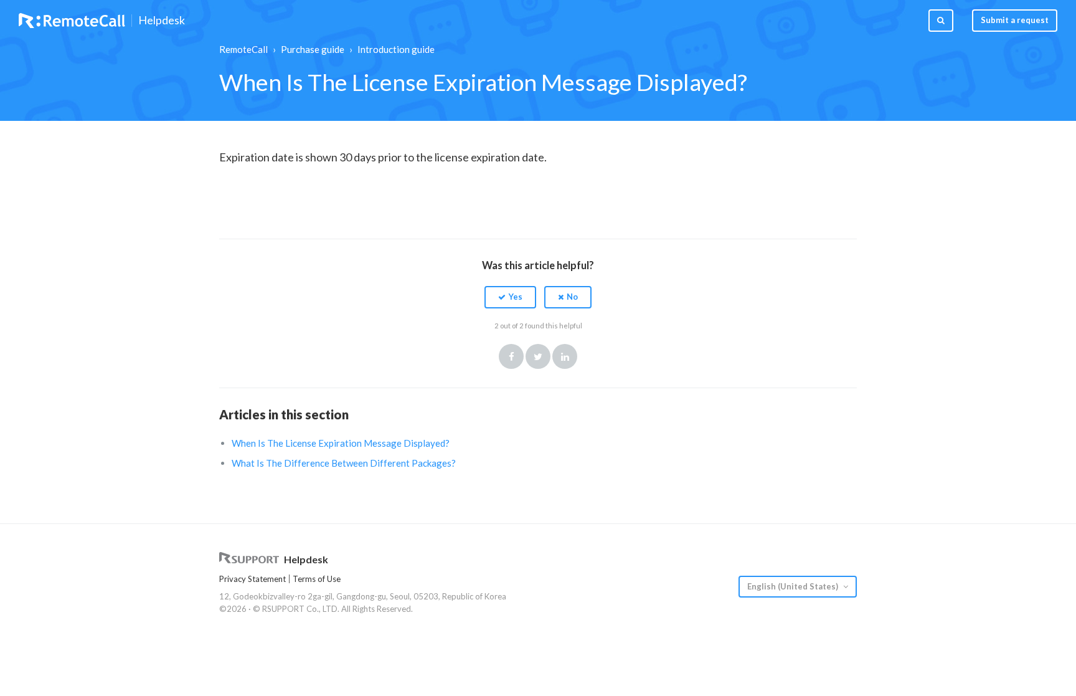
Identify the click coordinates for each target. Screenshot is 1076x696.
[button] (510, 297)
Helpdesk (161, 20)
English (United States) (793, 586)
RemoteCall (243, 49)
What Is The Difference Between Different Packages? (344, 463)
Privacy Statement (252, 579)
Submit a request (1015, 20)
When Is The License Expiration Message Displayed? (341, 443)
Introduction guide (396, 49)
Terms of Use (317, 579)
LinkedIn (564, 356)
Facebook (511, 356)
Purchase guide (312, 49)
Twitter (538, 356)
